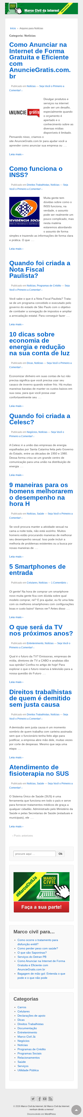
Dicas (30, 363)
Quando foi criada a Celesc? (39, 419)
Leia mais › (16, 154)
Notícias (31, 86)
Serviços (23, 1066)
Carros (22, 1007)
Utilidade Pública (28, 1070)
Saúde (40, 513)
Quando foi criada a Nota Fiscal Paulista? (39, 269)
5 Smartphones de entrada (37, 570)
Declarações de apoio (31, 1015)
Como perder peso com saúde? (38, 948)
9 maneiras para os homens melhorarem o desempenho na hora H (41, 494)
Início (13, 28)
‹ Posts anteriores (22, 835)
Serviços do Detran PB (32, 956)
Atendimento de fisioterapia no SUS (39, 770)
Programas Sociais (30, 1053)
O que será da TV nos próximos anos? (41, 630)
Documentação (27, 1028)
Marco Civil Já (26, 1036)
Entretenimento (35, 643)
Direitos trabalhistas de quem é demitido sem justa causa (40, 698)
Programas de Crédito (49, 285)
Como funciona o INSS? (36, 172)
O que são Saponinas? (32, 952)
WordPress (50, 1114)
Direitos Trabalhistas (38, 184)
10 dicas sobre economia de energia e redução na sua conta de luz (39, 344)
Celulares (32, 582)
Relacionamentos (29, 1057)
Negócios (32, 432)
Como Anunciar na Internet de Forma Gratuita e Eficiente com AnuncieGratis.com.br (40, 60)
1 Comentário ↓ (59, 582)
